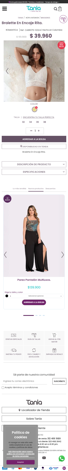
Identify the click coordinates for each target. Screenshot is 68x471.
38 (44, 122)
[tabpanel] (34, 252)
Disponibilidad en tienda (35, 146)
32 (23, 122)
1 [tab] (28, 315)
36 (37, 122)
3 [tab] (40, 315)
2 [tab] (36, 315)
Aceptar (20, 462)
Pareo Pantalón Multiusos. (34, 280)
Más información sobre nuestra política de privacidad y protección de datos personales (20, 454)
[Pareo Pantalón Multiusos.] (34, 236)
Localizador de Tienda (35, 410)
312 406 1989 (54, 438)
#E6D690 (34, 109)
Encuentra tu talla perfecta (38, 117)
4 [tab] (44, 315)
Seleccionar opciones (36, 296)
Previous (7, 71)
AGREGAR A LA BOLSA (34, 139)
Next (61, 71)
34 (30, 122)
